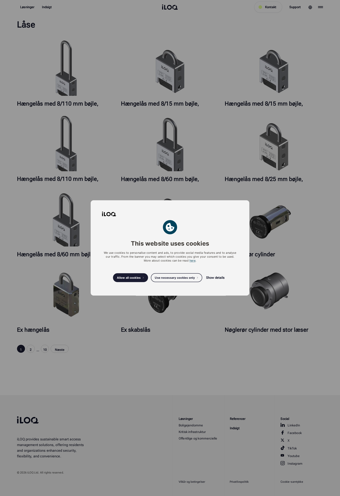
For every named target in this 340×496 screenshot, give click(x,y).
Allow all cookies (129, 277)
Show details (215, 278)
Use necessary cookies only (175, 277)
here (192, 260)
